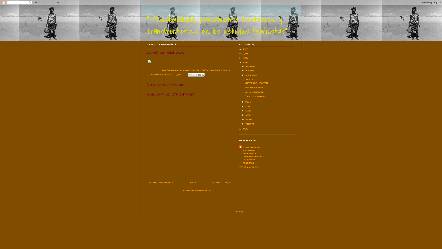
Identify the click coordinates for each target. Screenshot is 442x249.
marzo (249, 119)
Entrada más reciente (161, 182)
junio (249, 106)
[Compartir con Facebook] (199, 75)
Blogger (240, 211)
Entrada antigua (221, 182)
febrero (250, 123)
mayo (249, 110)
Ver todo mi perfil (249, 166)
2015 (245, 57)
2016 (245, 53)
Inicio (193, 182)
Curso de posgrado (255, 96)
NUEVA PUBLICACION (256, 83)
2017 (245, 49)
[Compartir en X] (196, 75)
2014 (245, 62)
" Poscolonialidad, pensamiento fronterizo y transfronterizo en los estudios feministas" (217, 25)
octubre (250, 70)
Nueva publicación (254, 91)
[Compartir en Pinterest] (203, 75)
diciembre (251, 66)
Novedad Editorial (254, 87)
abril (249, 114)
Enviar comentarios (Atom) (197, 190)
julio (248, 101)
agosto (249, 79)
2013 (245, 129)
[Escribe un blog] (193, 75)
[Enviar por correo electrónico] (189, 75)
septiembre (252, 75)
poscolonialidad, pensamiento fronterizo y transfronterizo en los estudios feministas (253, 154)
